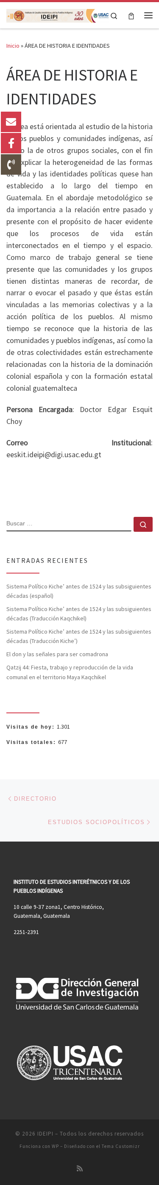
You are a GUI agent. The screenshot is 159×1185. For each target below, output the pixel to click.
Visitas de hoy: (31, 727)
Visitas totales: (32, 742)
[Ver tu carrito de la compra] (131, 15)
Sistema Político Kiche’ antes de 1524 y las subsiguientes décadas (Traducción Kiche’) (78, 636)
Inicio (13, 45)
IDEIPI (45, 1133)
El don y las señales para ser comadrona (57, 654)
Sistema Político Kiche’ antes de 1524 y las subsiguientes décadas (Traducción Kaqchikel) (78, 613)
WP (55, 1146)
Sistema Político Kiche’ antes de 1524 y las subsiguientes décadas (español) (78, 591)
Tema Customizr (121, 1146)
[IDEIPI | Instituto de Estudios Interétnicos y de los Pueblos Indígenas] (57, 14)
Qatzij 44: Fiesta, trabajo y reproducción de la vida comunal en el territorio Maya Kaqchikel (69, 671)
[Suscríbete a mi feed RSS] (80, 1168)
